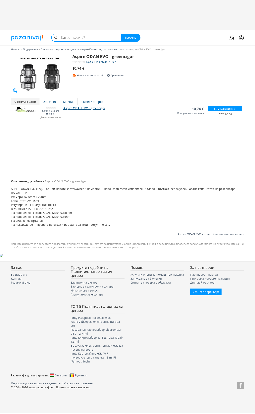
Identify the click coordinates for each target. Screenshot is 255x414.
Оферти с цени (25, 102)
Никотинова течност (85, 290)
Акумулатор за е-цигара (87, 294)
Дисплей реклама (202, 282)
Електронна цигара (84, 282)
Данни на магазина (50, 117)
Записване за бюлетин (146, 278)
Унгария (61, 375)
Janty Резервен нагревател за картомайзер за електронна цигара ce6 (95, 322)
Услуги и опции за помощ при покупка (157, 274)
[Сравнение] (232, 37)
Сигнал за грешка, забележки (150, 282)
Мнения (68, 102)
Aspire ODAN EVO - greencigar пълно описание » (211, 234)
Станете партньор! (206, 292)
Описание (50, 102)
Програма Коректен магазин (210, 278)
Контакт (16, 278)
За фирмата (19, 274)
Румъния (81, 375)
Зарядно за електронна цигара (92, 286)
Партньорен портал (204, 274)
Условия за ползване (78, 383)
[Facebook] (240, 384)
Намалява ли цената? (90, 75)
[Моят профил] (241, 37)
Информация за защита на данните (36, 383)
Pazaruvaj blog (20, 282)
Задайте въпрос (92, 102)
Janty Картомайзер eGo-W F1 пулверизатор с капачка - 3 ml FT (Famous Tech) (93, 357)
